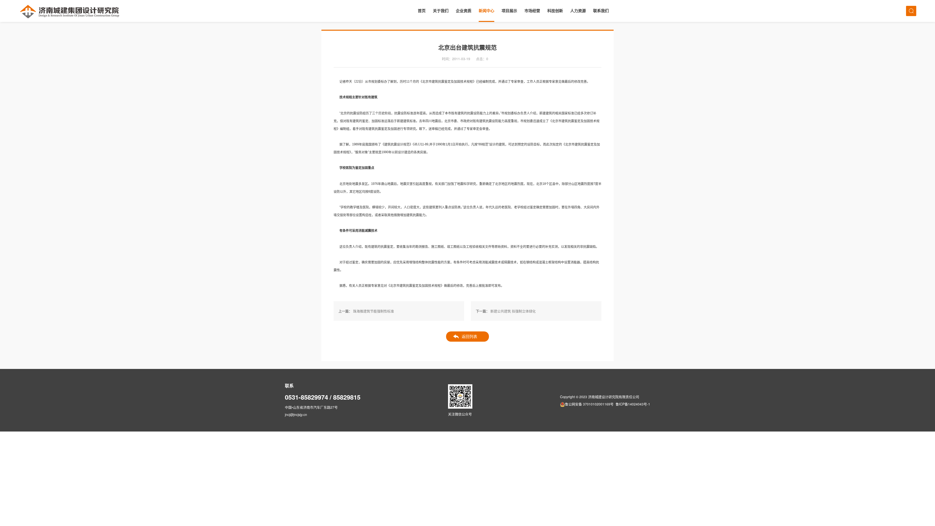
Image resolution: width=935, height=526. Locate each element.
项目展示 (509, 11)
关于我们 (441, 11)
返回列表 (469, 336)
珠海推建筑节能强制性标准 (373, 311)
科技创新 (555, 11)
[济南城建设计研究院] (70, 11)
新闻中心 (486, 11)
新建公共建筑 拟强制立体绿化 (513, 311)
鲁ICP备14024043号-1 (633, 404)
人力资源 (578, 11)
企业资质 (463, 11)
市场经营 (532, 11)
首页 (422, 11)
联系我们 (601, 11)
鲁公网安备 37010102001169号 (589, 404)
